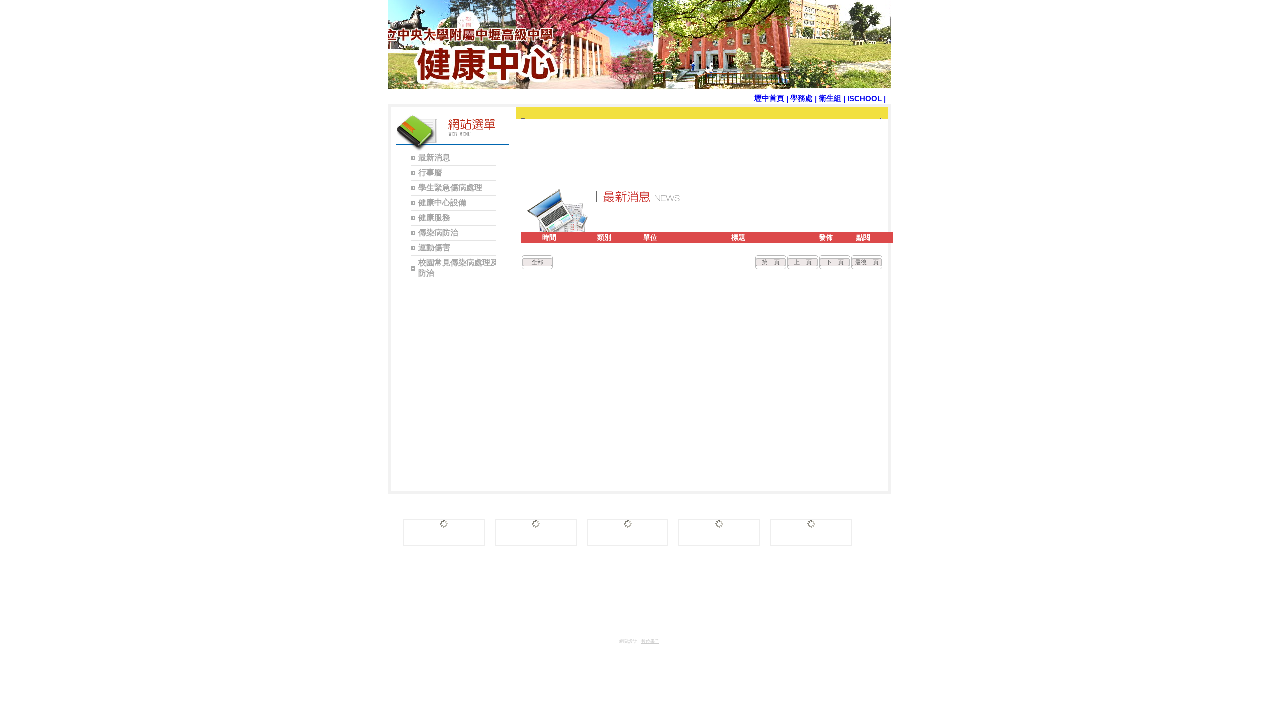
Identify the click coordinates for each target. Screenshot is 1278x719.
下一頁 (835, 262)
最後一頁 (867, 262)
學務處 (801, 98)
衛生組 (830, 98)
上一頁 (803, 262)
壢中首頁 (769, 98)
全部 (537, 262)
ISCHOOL (864, 98)
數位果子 (650, 641)
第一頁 (771, 262)
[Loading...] (444, 532)
